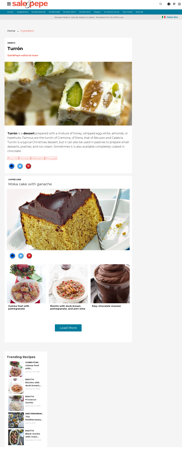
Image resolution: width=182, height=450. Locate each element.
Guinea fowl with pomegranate (18, 307)
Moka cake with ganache (30, 184)
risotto (29, 380)
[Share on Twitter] (20, 166)
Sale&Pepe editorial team (22, 55)
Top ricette (127, 12)
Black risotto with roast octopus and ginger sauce (32, 435)
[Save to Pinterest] (28, 166)
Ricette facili (85, 12)
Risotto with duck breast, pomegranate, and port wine (67, 307)
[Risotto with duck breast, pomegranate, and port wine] (68, 283)
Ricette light (54, 12)
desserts (39, 158)
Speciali (139, 12)
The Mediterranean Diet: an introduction (33, 418)
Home (11, 30)
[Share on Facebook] (11, 166)
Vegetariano (22, 12)
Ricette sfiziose (39, 12)
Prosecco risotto (30, 401)
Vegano (97, 12)
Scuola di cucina (111, 12)
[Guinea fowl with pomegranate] (26, 283)
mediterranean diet (33, 414)
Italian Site (172, 17)
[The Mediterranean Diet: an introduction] (16, 419)
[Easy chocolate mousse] (110, 283)
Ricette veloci (69, 12)
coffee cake (14, 180)
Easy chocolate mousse (106, 306)
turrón (14, 158)
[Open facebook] (169, 4)
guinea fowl (32, 362)
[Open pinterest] (174, 4)
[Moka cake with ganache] (68, 219)
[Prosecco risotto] (16, 402)
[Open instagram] (179, 4)
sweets (11, 43)
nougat (52, 158)
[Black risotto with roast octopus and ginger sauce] (16, 436)
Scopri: (10, 12)
